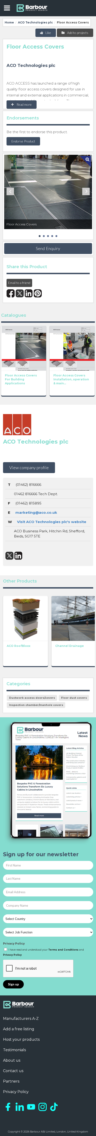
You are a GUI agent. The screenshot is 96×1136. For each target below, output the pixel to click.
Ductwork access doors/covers (32, 697)
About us (11, 1060)
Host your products (21, 1039)
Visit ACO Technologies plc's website (51, 522)
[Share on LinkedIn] (29, 293)
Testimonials (14, 1050)
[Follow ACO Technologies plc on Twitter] (9, 556)
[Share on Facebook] (11, 293)
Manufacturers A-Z (21, 1018)
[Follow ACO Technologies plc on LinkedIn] (18, 556)
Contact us (13, 1071)
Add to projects (77, 33)
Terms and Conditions (63, 949)
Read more (24, 104)
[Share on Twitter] (20, 293)
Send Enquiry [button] (48, 248)
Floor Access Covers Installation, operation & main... (71, 379)
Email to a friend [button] (19, 283)
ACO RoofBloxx (18, 646)
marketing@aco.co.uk (36, 512)
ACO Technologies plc (35, 22)
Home (9, 22)
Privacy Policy (14, 943)
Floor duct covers (74, 697)
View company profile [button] (29, 467)
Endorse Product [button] (23, 141)
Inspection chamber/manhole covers (36, 705)
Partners (11, 1081)
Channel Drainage (69, 646)
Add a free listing (18, 1029)
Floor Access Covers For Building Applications (21, 379)
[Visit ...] (23, 347)
